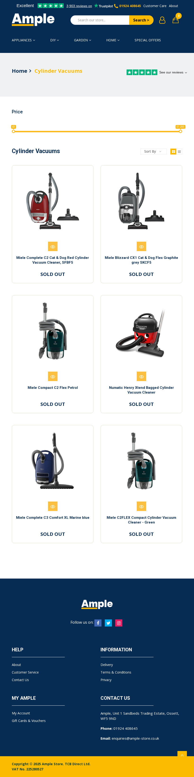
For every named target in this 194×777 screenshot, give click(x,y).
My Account (21, 713)
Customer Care (155, 6)
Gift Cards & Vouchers (29, 720)
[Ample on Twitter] (108, 623)
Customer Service (25, 672)
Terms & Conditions (116, 672)
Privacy (106, 680)
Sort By (150, 151)
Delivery (107, 664)
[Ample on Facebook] (97, 623)
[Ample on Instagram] (118, 623)
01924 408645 (130, 6)
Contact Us (20, 680)
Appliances (22, 40)
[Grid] (173, 152)
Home (111, 40)
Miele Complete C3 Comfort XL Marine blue (52, 517)
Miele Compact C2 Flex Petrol (53, 388)
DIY (53, 40)
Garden (81, 40)
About (173, 6)
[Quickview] (52, 246)
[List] (179, 152)
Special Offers (148, 40)
